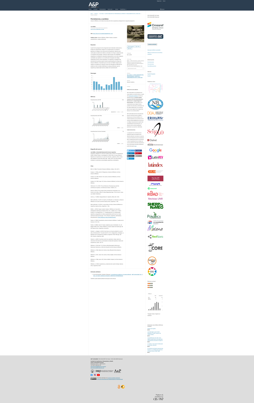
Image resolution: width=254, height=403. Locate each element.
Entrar (164, 1)
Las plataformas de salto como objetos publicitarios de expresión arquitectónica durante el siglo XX (155, 339)
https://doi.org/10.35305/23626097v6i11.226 (103, 33)
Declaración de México (133, 95)
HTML (138, 46)
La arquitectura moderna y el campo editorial (121, 274)
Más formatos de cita (132, 68)
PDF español (131, 46)
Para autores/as (151, 64)
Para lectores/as (151, 62)
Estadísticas (123, 9)
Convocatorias (102, 9)
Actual (90, 9)
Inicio (92, 13)
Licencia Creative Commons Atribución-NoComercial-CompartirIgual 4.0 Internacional (110, 378)
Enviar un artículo (152, 44)
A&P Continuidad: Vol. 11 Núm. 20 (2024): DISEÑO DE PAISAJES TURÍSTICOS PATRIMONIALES (118, 275)
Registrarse (159, 1)
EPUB (130, 48)
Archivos (95, 9)
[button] (130, 151)
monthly (118, 127)
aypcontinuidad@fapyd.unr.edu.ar (98, 366)
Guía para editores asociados (154, 50)
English (149, 76)
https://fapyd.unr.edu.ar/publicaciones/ (107, 217)
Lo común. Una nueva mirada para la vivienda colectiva (155, 344)
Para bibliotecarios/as (152, 66)
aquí (135, 146)
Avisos (116, 9)
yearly (122, 127)
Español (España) (151, 74)
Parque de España (152, 328)
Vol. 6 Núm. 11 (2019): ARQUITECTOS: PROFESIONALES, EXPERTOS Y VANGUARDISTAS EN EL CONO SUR (119, 13)
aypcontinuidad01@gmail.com (97, 367)
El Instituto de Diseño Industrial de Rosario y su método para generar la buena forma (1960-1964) (155, 350)
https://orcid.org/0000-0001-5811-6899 (97, 29)
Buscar (162, 9)
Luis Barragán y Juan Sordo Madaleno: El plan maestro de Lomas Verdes (154, 333)
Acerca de (110, 9)
